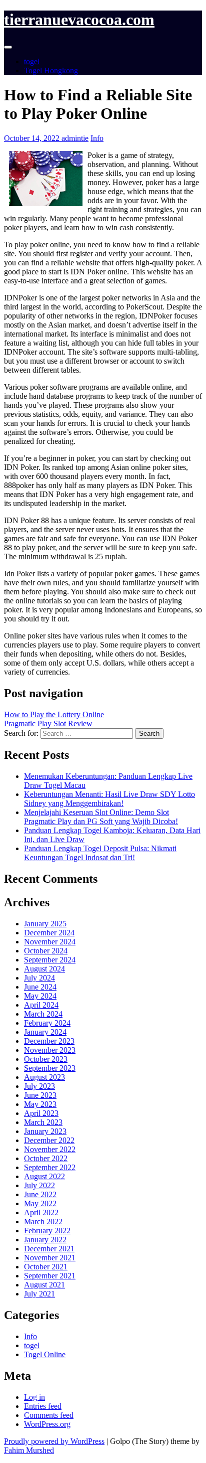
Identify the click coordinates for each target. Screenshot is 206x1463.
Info (97, 138)
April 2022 (41, 1212)
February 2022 (47, 1230)
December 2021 (49, 1248)
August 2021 (44, 1284)
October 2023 (46, 1059)
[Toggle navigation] (8, 47)
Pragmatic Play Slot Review (48, 723)
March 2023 (43, 1122)
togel (32, 61)
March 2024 (43, 1014)
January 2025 (45, 923)
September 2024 (50, 959)
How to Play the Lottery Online (54, 714)
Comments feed (49, 1415)
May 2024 (40, 996)
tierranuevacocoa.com (79, 20)
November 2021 (50, 1257)
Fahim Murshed (29, 1450)
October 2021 (46, 1266)
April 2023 (41, 1113)
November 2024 (50, 941)
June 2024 (40, 987)
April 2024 (41, 1005)
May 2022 (40, 1203)
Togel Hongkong (51, 70)
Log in (34, 1397)
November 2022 (50, 1149)
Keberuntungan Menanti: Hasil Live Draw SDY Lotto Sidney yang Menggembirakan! (109, 798)
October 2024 (46, 950)
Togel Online (45, 1354)
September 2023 (50, 1068)
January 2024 (45, 1032)
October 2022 (46, 1158)
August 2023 (44, 1077)
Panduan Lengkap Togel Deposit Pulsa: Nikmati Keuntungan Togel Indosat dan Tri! (100, 853)
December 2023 (49, 1041)
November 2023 (50, 1050)
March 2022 (43, 1221)
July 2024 (39, 977)
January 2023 (45, 1131)
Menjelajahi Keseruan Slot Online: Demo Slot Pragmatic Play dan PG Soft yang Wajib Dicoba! (101, 817)
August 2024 (44, 968)
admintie (75, 138)
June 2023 (40, 1095)
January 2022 (45, 1239)
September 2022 (50, 1167)
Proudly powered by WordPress (54, 1441)
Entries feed (43, 1406)
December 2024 (49, 932)
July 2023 (39, 1086)
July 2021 (39, 1293)
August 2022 (44, 1176)
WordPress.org (47, 1424)
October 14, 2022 (33, 138)
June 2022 (40, 1194)
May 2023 (40, 1104)
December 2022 (49, 1140)
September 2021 (50, 1275)
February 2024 (47, 1023)
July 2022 (39, 1185)
